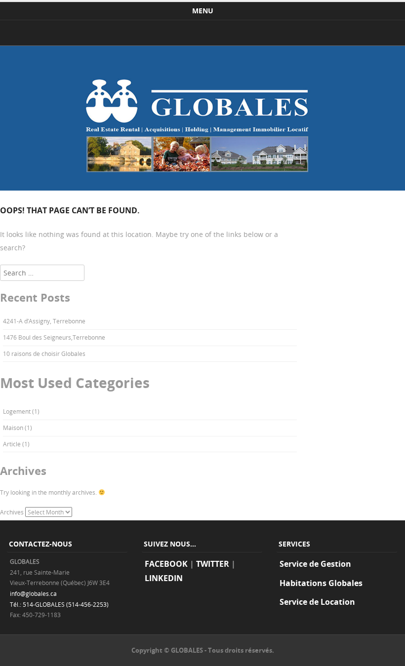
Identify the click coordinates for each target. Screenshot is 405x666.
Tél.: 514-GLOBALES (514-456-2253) (59, 604)
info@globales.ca (33, 593)
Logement (17, 411)
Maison (13, 427)
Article (12, 444)
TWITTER (212, 563)
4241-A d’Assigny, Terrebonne (44, 321)
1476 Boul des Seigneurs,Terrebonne (54, 337)
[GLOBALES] (202, 188)
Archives (12, 512)
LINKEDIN (164, 578)
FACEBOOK (166, 563)
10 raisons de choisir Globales (44, 353)
